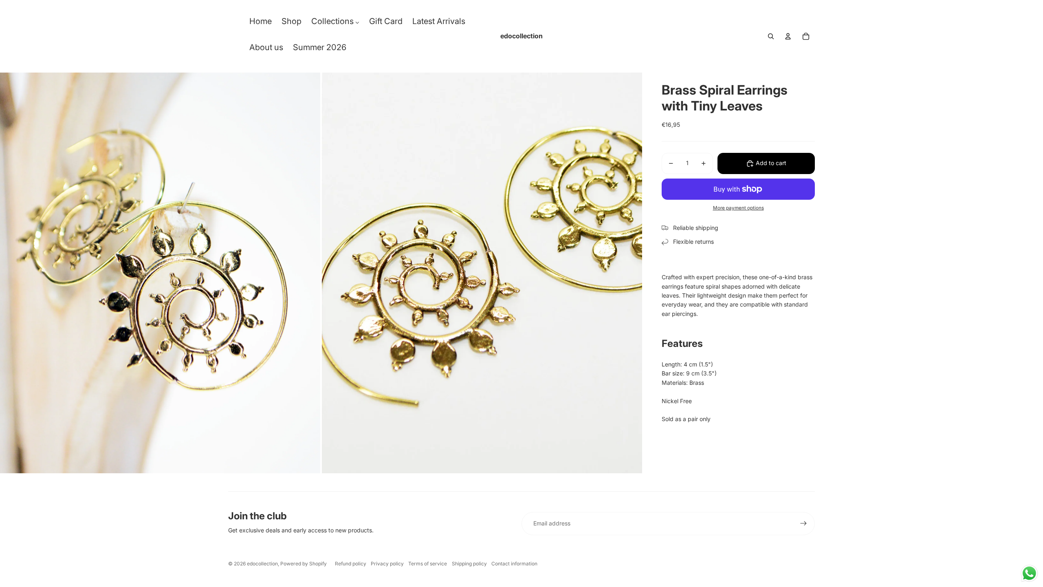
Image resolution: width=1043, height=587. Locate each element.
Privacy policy (387, 564)
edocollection (262, 564)
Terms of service (427, 564)
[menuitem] (261, 23)
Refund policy (350, 564)
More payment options (738, 208)
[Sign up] (803, 523)
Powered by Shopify (303, 564)
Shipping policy (469, 564)
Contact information (514, 564)
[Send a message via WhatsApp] (1029, 573)
